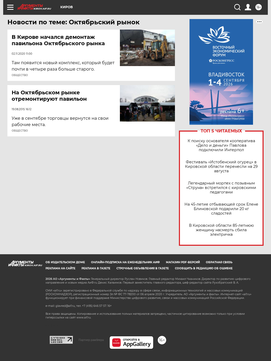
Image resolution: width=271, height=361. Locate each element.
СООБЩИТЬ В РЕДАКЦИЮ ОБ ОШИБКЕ (204, 268)
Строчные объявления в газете (142, 268)
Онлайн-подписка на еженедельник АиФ (125, 262)
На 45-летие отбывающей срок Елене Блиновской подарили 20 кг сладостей (221, 209)
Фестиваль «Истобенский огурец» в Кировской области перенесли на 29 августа (221, 166)
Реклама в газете (96, 268)
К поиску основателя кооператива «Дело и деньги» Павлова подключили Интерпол (221, 145)
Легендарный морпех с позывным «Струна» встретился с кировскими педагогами (221, 188)
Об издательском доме (65, 262)
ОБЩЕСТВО (20, 75)
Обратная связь (219, 262)
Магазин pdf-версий (183, 262)
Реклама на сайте (60, 268)
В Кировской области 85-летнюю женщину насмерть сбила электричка (221, 230)
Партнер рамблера (91, 339)
